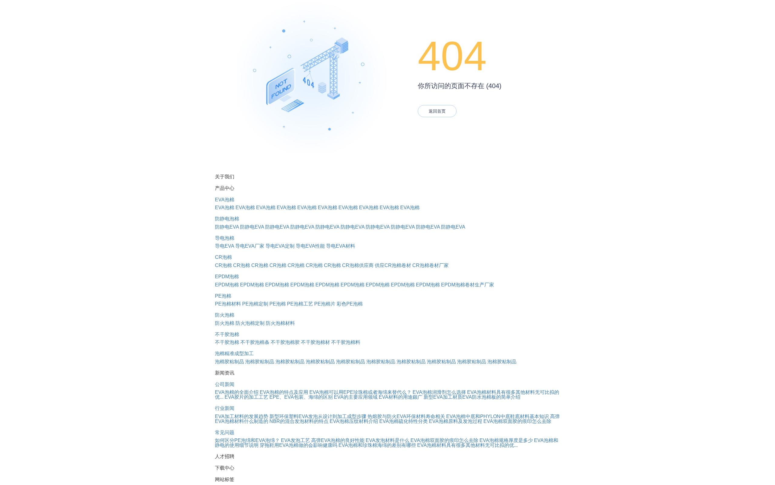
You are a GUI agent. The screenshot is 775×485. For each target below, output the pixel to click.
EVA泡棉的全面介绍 (237, 392)
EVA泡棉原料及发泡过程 (455, 421)
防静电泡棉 (227, 218)
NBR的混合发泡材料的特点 (298, 421)
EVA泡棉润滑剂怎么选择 (439, 392)
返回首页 (437, 111)
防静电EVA (227, 226)
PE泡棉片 (324, 303)
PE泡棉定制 (255, 303)
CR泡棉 (223, 257)
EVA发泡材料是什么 (387, 440)
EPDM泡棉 (227, 276)
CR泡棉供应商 (358, 265)
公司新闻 (224, 384)
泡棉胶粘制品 (229, 361)
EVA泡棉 (224, 199)
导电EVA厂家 (249, 246)
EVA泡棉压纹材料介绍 (354, 421)
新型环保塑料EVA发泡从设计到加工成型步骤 (317, 416)
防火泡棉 (224, 315)
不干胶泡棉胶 (285, 342)
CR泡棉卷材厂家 (430, 265)
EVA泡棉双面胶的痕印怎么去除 (517, 421)
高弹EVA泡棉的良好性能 (337, 440)
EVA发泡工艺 (295, 440)
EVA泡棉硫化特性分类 (403, 421)
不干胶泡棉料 (345, 342)
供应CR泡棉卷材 (393, 265)
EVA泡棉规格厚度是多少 (506, 440)
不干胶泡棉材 (315, 342)
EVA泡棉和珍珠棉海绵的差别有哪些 (377, 445)
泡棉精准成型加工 (234, 353)
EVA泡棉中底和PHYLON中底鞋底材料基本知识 (497, 416)
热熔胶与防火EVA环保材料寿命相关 (406, 416)
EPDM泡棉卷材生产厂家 (467, 284)
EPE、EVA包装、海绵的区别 (301, 397)
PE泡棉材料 (228, 303)
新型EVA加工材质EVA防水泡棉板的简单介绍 (472, 397)
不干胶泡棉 (227, 334)
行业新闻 (224, 408)
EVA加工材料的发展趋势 (241, 416)
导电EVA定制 (280, 246)
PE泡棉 (223, 296)
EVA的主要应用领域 (356, 397)
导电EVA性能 (310, 246)
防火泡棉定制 (250, 323)
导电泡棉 (224, 238)
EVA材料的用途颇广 (400, 397)
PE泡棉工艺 (300, 303)
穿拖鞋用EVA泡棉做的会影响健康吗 (298, 445)
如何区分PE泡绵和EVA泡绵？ (247, 440)
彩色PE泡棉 (350, 303)
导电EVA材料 (340, 246)
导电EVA (224, 246)
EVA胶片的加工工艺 (246, 397)
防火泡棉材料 (280, 323)
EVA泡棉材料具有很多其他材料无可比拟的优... (467, 445)
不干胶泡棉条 (254, 342)
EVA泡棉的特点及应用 (284, 392)
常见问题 (224, 432)
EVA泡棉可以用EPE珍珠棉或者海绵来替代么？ (360, 392)
